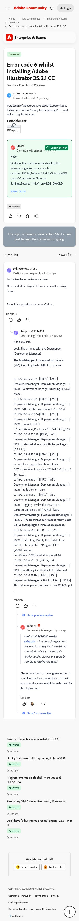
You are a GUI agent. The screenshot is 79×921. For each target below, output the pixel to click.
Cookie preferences (18, 902)
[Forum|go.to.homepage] (30, 8)
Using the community (19, 895)
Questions (14, 22)
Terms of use (41, 895)
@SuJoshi (29, 641)
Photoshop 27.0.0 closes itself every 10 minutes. (36, 801)
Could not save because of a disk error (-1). (33, 739)
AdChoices (17, 915)
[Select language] (51, 8)
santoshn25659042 (24, 93)
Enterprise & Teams (57, 18)
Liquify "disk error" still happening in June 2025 (36, 758)
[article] (39, 294)
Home (12, 18)
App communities (31, 18)
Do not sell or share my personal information (32, 909)
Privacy (55, 895)
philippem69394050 (25, 268)
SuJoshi (21, 146)
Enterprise (14, 206)
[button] (7, 9)
